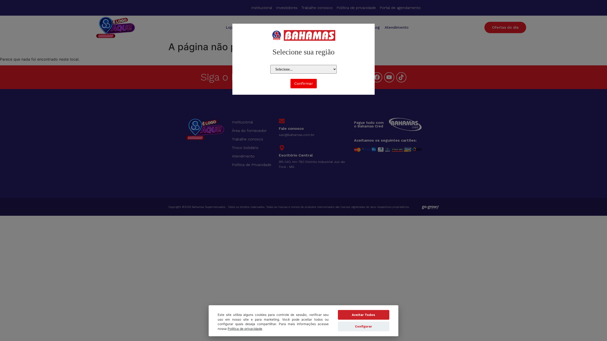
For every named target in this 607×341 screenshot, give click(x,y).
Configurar (363, 326)
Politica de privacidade (245, 329)
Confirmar (303, 83)
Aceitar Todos (363, 315)
